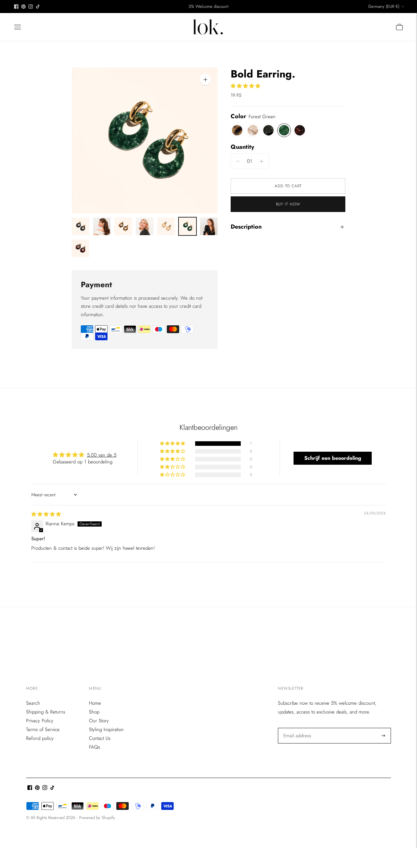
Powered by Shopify (97, 817)
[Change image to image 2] (102, 226)
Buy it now (288, 204)
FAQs (94, 747)
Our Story (99, 720)
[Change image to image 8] (80, 248)
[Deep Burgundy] (299, 130)
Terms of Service (43, 729)
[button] (245, 86)
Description (246, 226)
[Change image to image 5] (166, 226)
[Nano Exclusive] (252, 130)
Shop (94, 711)
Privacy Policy (39, 720)
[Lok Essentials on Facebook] (16, 6)
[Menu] (17, 27)
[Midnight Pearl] (268, 130)
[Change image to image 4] (144, 226)
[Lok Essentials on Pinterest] (23, 6)
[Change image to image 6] (187, 226)
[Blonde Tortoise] (237, 130)
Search (33, 703)
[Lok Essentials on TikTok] (38, 6)
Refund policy (40, 738)
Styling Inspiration (106, 729)
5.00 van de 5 (101, 455)
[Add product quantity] (238, 161)
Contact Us (99, 738)
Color (238, 116)
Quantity (242, 147)
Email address (296, 728)
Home (95, 703)
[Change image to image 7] (209, 226)
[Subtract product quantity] (261, 161)
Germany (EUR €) (383, 6)
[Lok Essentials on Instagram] (30, 6)
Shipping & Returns (45, 711)
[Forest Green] (284, 130)
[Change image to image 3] (123, 226)
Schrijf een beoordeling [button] (332, 458)
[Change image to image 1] (80, 226)
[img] (46, 514)
